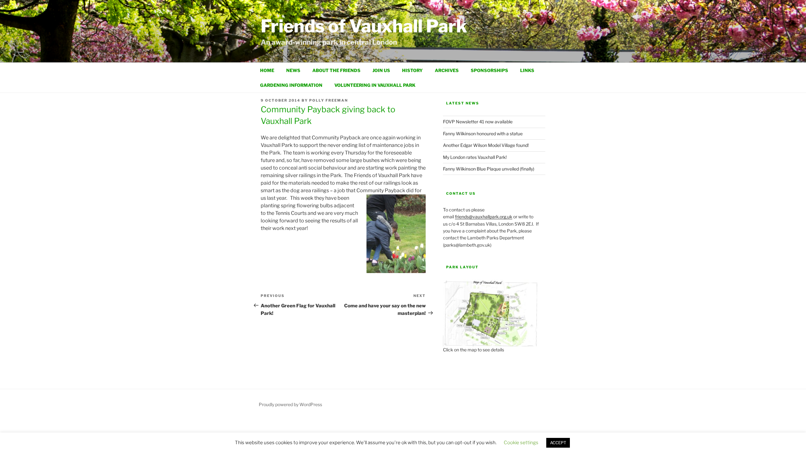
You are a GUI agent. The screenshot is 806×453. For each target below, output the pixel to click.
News (293, 70)
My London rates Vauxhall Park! (475, 157)
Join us (381, 70)
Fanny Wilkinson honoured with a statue (483, 133)
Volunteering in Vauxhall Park (375, 85)
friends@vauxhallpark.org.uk (483, 216)
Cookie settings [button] (521, 442)
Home (267, 70)
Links (527, 70)
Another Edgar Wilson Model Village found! (486, 145)
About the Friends (336, 70)
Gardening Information (291, 85)
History (412, 70)
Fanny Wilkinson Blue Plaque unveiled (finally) (488, 168)
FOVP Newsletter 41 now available (478, 121)
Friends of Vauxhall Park (364, 26)
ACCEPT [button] (558, 442)
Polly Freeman (328, 100)
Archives (447, 70)
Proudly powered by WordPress (290, 404)
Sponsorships (489, 70)
